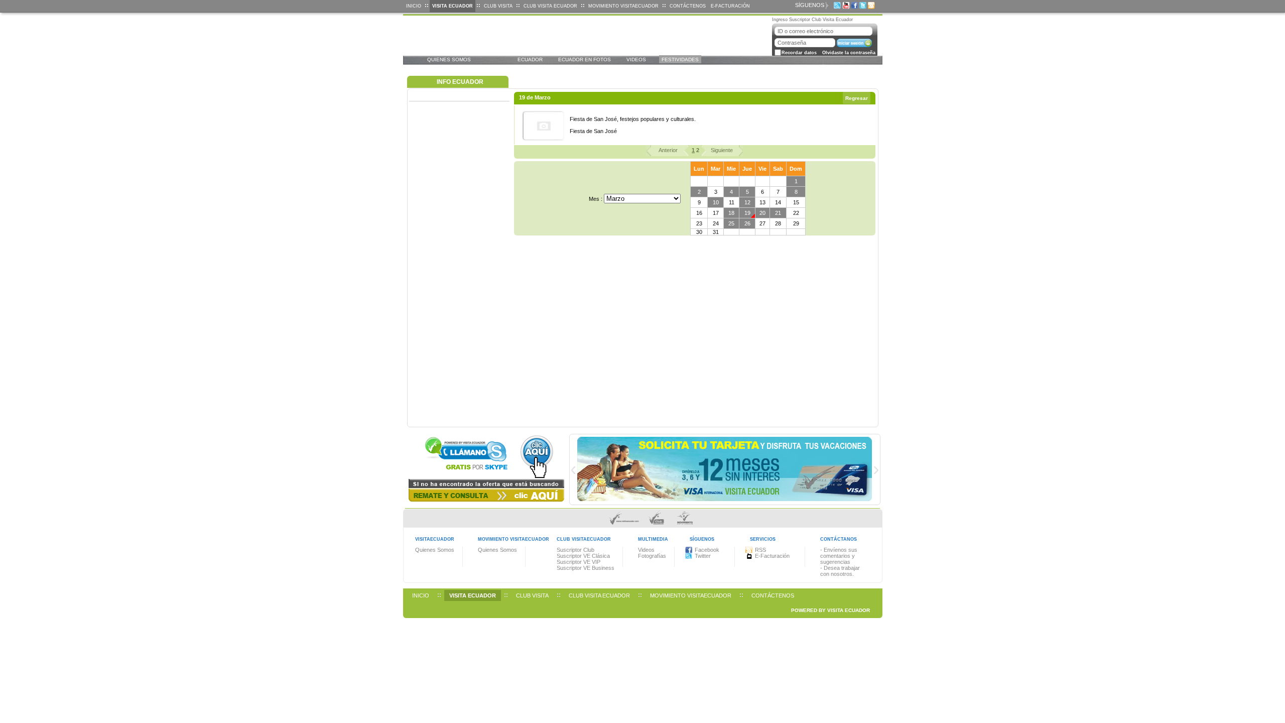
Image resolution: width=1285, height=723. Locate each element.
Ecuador (530, 59)
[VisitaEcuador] (626, 524)
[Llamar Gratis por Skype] (839, 5)
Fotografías (652, 556)
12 (747, 202)
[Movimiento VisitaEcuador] (685, 524)
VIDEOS (636, 59)
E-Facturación (730, 6)
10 (716, 202)
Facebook (707, 550)
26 (747, 223)
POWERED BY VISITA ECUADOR (830, 610)
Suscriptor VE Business (585, 568)
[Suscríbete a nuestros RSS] (873, 5)
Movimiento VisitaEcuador (623, 6)
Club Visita (498, 6)
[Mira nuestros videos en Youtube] (848, 5)
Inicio (413, 6)
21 (778, 213)
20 (762, 213)
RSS (760, 550)
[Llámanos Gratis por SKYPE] (486, 477)
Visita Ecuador (452, 6)
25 (731, 223)
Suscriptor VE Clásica (583, 556)
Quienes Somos (449, 59)
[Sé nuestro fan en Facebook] (856, 5)
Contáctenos (688, 6)
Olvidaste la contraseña (848, 52)
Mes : (595, 199)
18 (731, 213)
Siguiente (722, 150)
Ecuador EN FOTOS (584, 59)
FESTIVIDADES (680, 59)
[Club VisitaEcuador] (658, 524)
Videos (646, 550)
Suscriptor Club (575, 550)
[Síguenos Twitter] (865, 5)
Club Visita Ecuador (550, 6)
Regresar (856, 98)
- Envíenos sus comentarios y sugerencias (838, 556)
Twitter (703, 556)
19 (747, 213)
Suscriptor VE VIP (578, 562)
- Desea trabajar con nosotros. (840, 571)
